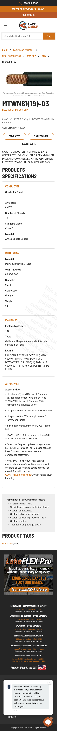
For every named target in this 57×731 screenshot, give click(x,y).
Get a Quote (28, 14)
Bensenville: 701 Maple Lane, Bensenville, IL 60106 (28, 659)
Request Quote (29, 144)
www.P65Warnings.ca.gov (18, 474)
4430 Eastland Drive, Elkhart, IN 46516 (28, 619)
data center (7, 544)
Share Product (41, 136)
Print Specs (14, 136)
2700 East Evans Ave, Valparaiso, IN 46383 (28, 629)
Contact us (12, 717)
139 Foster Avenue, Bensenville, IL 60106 (28, 639)
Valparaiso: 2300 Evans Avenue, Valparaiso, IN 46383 (29, 661)
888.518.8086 (31, 3)
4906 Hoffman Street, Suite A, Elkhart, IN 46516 (28, 649)
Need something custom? (15, 109)
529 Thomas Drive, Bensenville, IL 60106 (28, 609)
